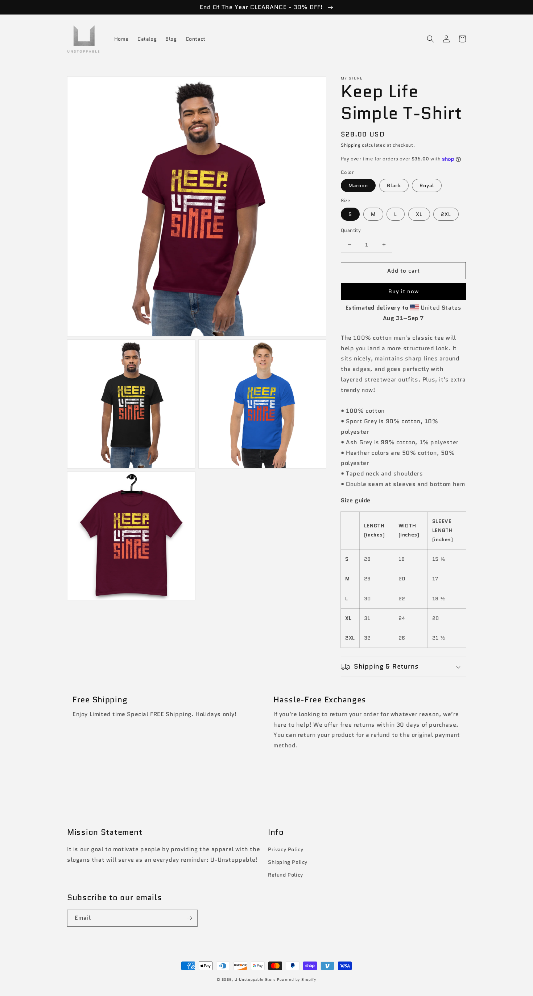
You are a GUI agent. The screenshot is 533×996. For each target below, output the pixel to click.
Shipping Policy (287, 862)
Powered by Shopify (296, 979)
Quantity (351, 230)
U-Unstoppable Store (255, 979)
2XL (446, 214)
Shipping (351, 145)
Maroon (358, 185)
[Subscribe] (189, 918)
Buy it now (403, 291)
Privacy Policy (285, 849)
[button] (430, 39)
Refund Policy (285, 874)
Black (394, 185)
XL (419, 214)
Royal (427, 185)
